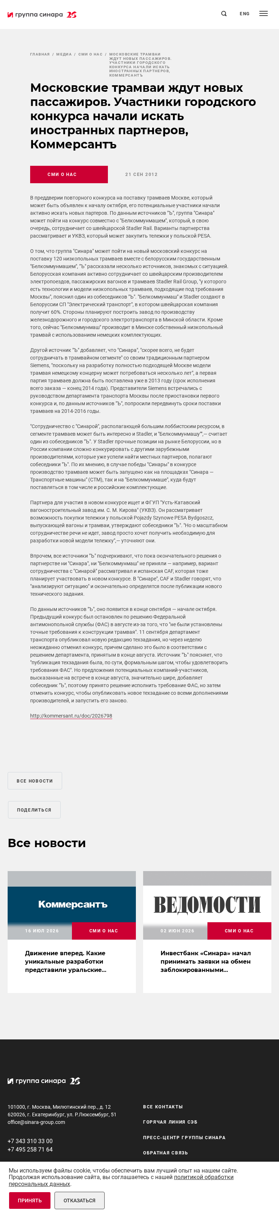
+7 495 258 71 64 (30, 1149)
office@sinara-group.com (36, 1122)
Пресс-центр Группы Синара (184, 1137)
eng (245, 13)
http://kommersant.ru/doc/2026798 (71, 716)
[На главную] (42, 14)
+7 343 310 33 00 (30, 1141)
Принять (30, 1200)
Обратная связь (166, 1153)
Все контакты (163, 1106)
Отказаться (80, 1200)
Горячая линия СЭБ (170, 1122)
